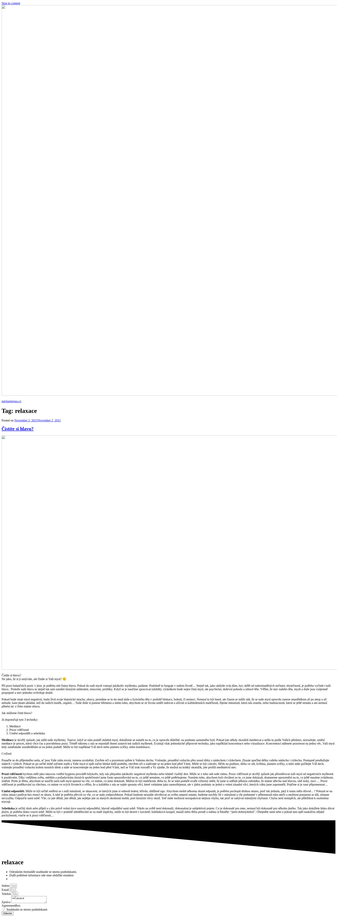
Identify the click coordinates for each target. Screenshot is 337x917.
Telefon (7, 894)
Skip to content (11, 3)
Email (6, 889)
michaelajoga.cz (11, 401)
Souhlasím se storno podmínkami (26, 909)
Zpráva (6, 902)
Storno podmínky (20, 878)
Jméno (6, 885)
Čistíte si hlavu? (18, 428)
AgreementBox (11, 905)
